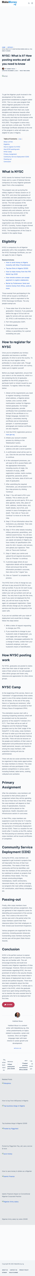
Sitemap (4, 1272)
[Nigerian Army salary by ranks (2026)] (17, 1208)
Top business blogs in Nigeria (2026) (14, 1123)
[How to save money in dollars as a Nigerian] (17, 1160)
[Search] (29, 3)
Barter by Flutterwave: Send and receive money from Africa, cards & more (18, 285)
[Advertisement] (17, 24)
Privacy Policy (24, 1270)
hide (20, 139)
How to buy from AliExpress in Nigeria (15, 1101)
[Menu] (32, 3)
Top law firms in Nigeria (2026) (17, 268)
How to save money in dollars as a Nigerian (17, 1171)
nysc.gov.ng (10, 434)
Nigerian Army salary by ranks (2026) (15, 1219)
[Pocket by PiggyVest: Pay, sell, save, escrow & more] (17, 1135)
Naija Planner (13, 1272)
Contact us (13, 1270)
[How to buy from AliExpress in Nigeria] (17, 1090)
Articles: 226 (17, 1048)
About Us (5, 1270)
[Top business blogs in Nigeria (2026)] (17, 1112)
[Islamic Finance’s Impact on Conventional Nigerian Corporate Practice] (17, 1183)
